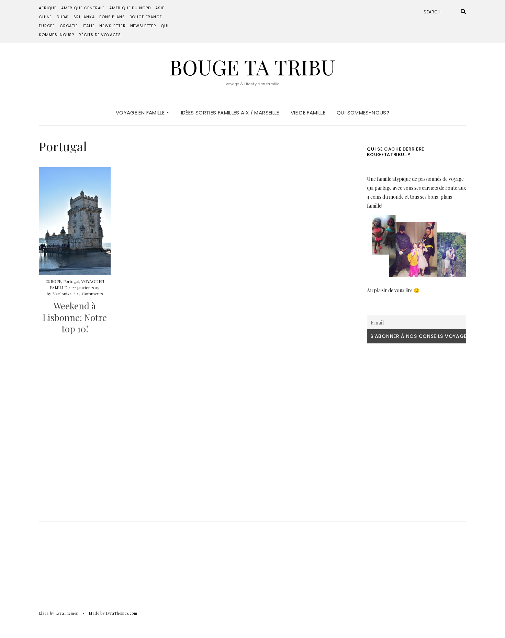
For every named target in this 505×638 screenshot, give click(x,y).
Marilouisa (61, 293)
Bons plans (112, 17)
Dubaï (63, 17)
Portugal (71, 281)
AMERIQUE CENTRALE (83, 8)
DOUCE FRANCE (146, 17)
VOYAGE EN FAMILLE (141, 112)
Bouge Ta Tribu (252, 66)
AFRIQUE (48, 8)
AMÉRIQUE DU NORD (130, 8)
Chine (45, 17)
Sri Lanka (84, 17)
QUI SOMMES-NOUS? (363, 112)
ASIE (159, 8)
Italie (89, 26)
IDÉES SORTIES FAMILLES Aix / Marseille (230, 112)
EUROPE (47, 26)
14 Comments (90, 293)
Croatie (69, 26)
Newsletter (112, 26)
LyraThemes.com (121, 613)
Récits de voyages (100, 34)
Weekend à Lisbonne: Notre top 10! (75, 317)
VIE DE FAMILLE (308, 112)
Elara (44, 613)
